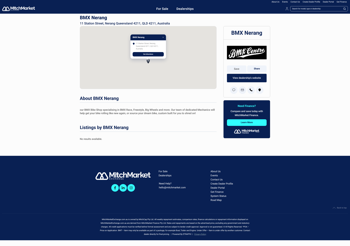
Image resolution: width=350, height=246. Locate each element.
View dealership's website (247, 78)
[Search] (344, 8)
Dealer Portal (328, 2)
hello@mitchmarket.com (172, 187)
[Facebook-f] (115, 188)
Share (257, 68)
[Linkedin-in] (123, 188)
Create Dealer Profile (311, 2)
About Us (275, 2)
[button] (148, 63)
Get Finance (342, 2)
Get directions (148, 54)
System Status (218, 196)
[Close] (163, 37)
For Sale (163, 171)
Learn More (247, 122)
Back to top (342, 208)
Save (236, 69)
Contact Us (295, 2)
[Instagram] (131, 188)
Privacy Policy (200, 234)
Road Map (216, 200)
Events (285, 2)
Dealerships (165, 175)
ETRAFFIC (187, 234)
